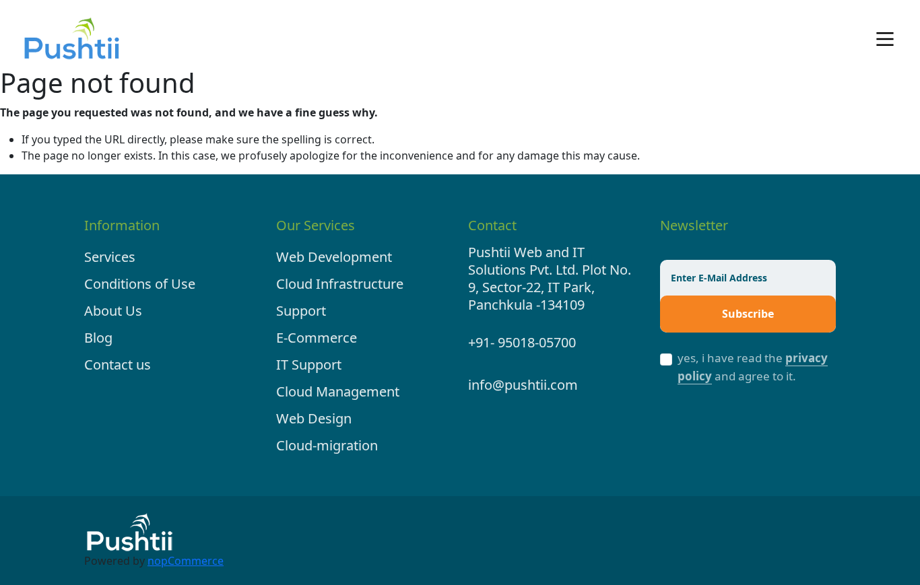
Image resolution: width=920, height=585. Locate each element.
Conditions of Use (139, 284)
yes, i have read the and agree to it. (753, 367)
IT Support (308, 364)
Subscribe (748, 313)
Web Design (314, 418)
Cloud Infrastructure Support (339, 297)
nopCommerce (185, 560)
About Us (113, 311)
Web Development (334, 257)
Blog (98, 338)
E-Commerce (316, 338)
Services (109, 257)
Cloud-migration (327, 445)
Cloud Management (337, 391)
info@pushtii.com (523, 385)
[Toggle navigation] (885, 39)
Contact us (117, 364)
